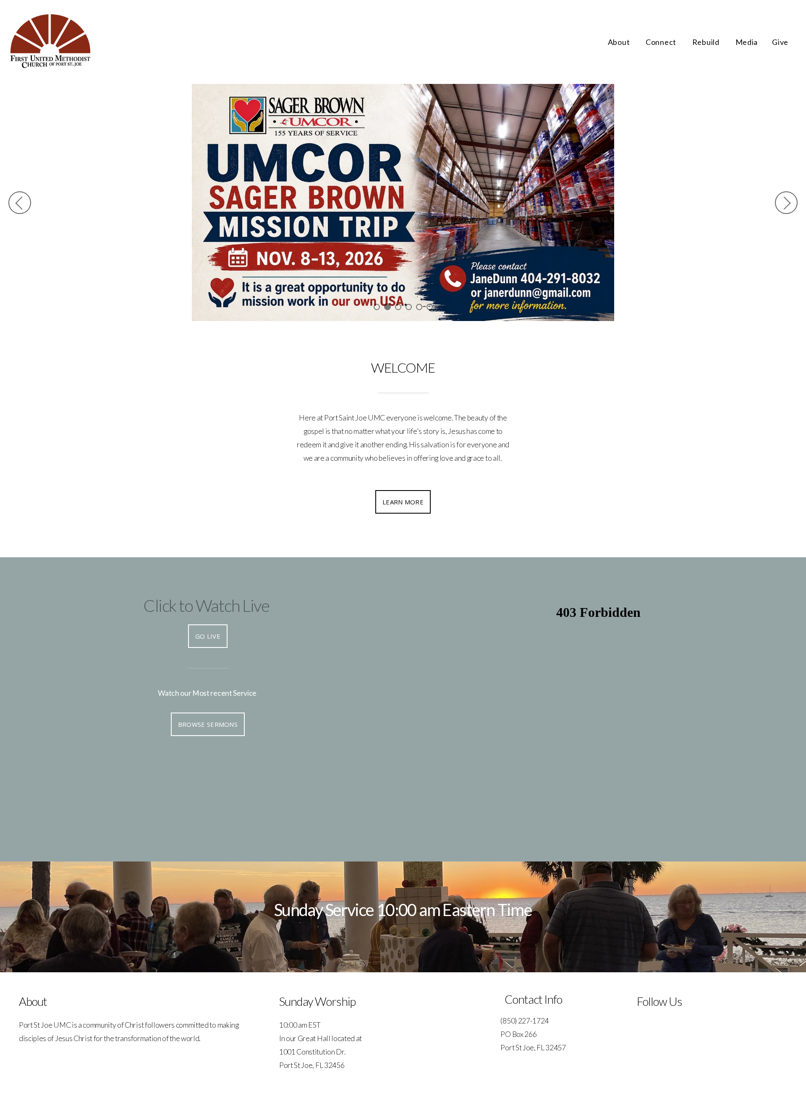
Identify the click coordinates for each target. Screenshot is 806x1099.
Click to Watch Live (206, 605)
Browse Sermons (208, 724)
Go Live (207, 636)
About (619, 42)
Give (780, 42)
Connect (662, 42)
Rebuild (706, 42)
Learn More (403, 502)
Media (746, 42)
